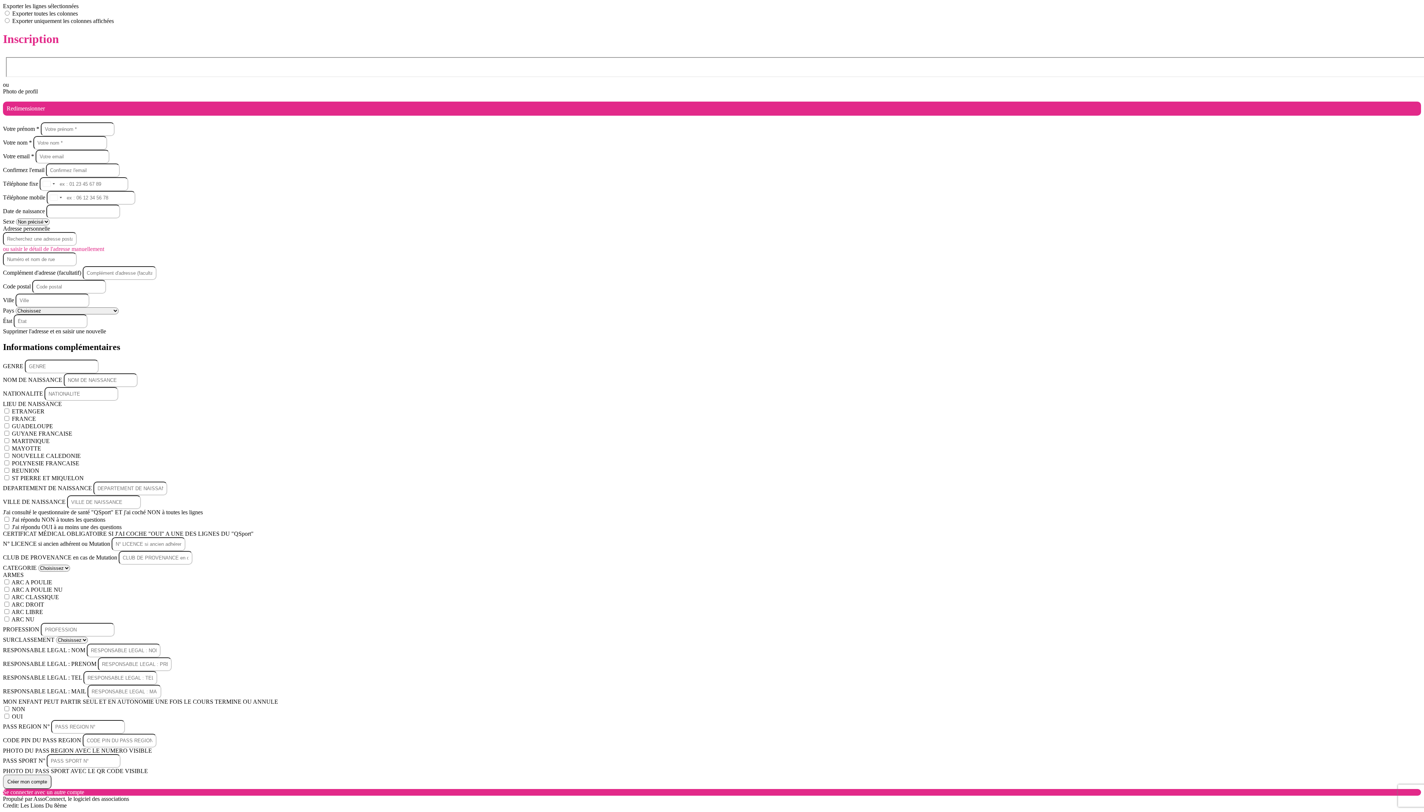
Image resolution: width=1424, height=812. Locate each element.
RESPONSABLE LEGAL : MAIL (45, 691)
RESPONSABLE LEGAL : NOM (45, 650)
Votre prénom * (22, 129)
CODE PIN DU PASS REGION (43, 740)
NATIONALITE (23, 393)
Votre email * (19, 156)
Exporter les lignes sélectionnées (41, 6)
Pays (9, 310)
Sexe (9, 221)
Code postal (17, 286)
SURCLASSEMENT (29, 640)
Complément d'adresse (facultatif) (43, 273)
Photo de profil (20, 91)
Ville (9, 300)
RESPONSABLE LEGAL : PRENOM (50, 664)
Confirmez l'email (23, 170)
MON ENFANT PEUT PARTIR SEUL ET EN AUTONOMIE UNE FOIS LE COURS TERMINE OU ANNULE (140, 702)
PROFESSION (22, 629)
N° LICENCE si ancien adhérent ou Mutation (57, 544)
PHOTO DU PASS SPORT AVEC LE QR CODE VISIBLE (75, 771)
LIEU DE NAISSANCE (32, 404)
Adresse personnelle (26, 228)
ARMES (13, 575)
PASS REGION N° (27, 726)
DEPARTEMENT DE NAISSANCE (48, 488)
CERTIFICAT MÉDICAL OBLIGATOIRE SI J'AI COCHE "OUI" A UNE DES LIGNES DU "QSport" (128, 534)
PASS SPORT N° (25, 760)
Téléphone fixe (21, 184)
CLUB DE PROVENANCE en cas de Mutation (61, 557)
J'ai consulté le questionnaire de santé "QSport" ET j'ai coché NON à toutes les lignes (103, 512)
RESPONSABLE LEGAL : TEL (43, 677)
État (8, 321)
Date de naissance (24, 211)
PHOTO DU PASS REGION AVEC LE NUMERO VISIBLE (77, 750)
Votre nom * (18, 142)
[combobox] (48, 184)
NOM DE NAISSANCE (33, 380)
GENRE (14, 366)
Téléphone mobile (25, 197)
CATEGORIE (20, 568)
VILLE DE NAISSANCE (35, 502)
